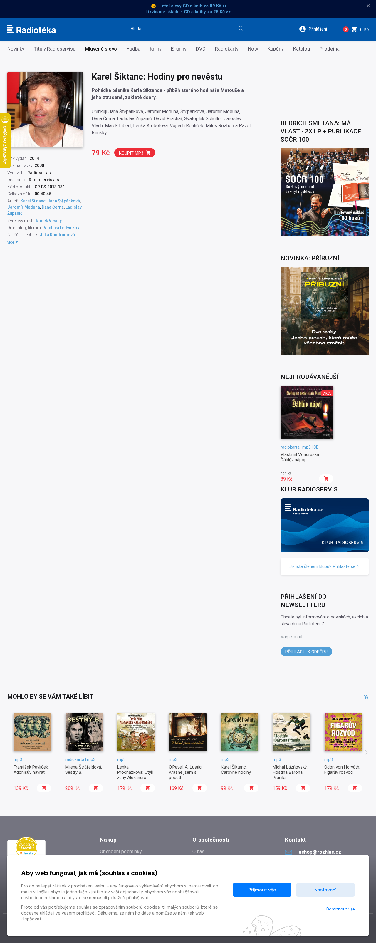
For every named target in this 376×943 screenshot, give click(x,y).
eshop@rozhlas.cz (319, 852)
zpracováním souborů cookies (129, 907)
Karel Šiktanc (33, 201)
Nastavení (325, 890)
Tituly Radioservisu (54, 48)
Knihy (156, 48)
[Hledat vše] (240, 29)
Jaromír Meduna (23, 207)
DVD (201, 48)
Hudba (133, 48)
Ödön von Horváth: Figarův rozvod (342, 769)
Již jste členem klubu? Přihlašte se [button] (323, 566)
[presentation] (366, 753)
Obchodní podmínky (121, 851)
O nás (198, 851)
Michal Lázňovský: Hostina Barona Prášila (290, 772)
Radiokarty (227, 48)
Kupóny (276, 48)
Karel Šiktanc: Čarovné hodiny (236, 769)
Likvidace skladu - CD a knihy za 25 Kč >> (188, 11)
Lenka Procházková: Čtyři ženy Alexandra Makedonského (135, 775)
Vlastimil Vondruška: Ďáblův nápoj (300, 457)
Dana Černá (53, 207)
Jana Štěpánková (63, 201)
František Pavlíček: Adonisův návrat (31, 769)
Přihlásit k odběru (306, 652)
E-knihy (179, 48)
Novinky (15, 48)
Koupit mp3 (131, 153)
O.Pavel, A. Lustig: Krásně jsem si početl (185, 772)
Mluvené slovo (101, 48)
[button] (317, 29)
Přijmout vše (262, 890)
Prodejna (330, 48)
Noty (253, 48)
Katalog (301, 48)
